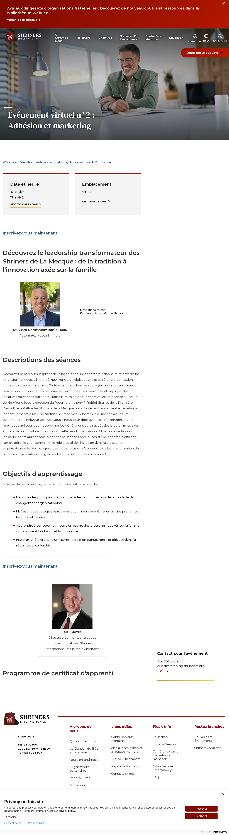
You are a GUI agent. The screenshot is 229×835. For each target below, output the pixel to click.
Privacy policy (36, 823)
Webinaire (10, 162)
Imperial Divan (80, 778)
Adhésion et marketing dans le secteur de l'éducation (73, 162)
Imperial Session (164, 744)
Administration (80, 785)
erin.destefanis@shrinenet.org (180, 666)
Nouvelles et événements (203, 738)
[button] (206, 41)
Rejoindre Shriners (124, 766)
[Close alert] (223, 5)
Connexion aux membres (122, 738)
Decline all (201, 815)
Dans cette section (202, 52)
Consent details (13, 823)
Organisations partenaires (79, 769)
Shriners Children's (207, 748)
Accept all (201, 808)
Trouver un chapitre (126, 759)
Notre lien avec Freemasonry (163, 768)
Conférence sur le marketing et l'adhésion (166, 755)
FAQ (156, 777)
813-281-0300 (27, 744)
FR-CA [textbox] (206, 41)
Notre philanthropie (84, 759)
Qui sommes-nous (83, 741)
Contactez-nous (122, 773)
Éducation (26, 162)
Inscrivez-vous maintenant (30, 233)
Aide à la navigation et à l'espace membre (126, 749)
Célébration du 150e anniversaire (84, 750)
